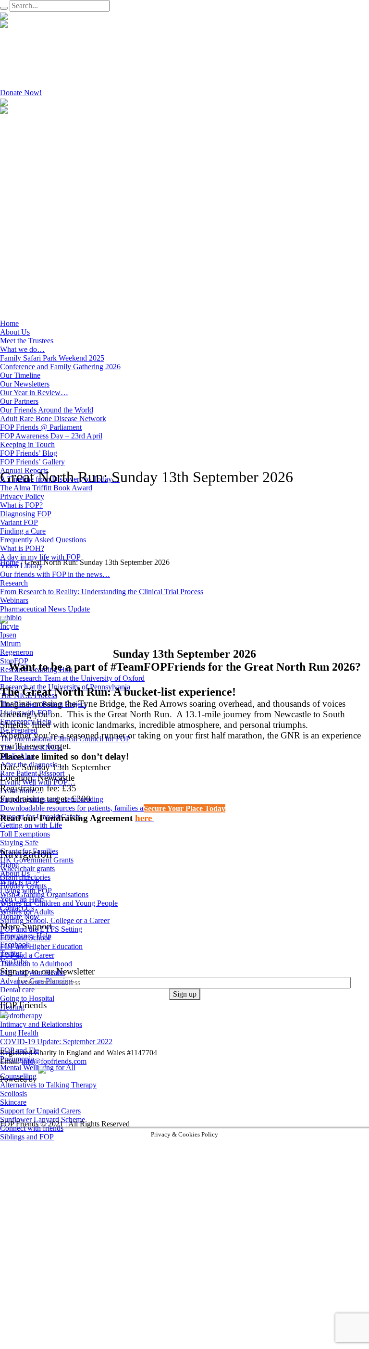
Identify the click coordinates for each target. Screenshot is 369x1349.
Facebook (15, 944)
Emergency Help (25, 936)
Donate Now (19, 916)
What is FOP (19, 882)
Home (9, 562)
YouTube (14, 962)
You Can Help (22, 899)
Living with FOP (26, 891)
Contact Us (17, 908)
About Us (15, 873)
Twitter (11, 953)
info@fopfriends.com (54, 1061)
